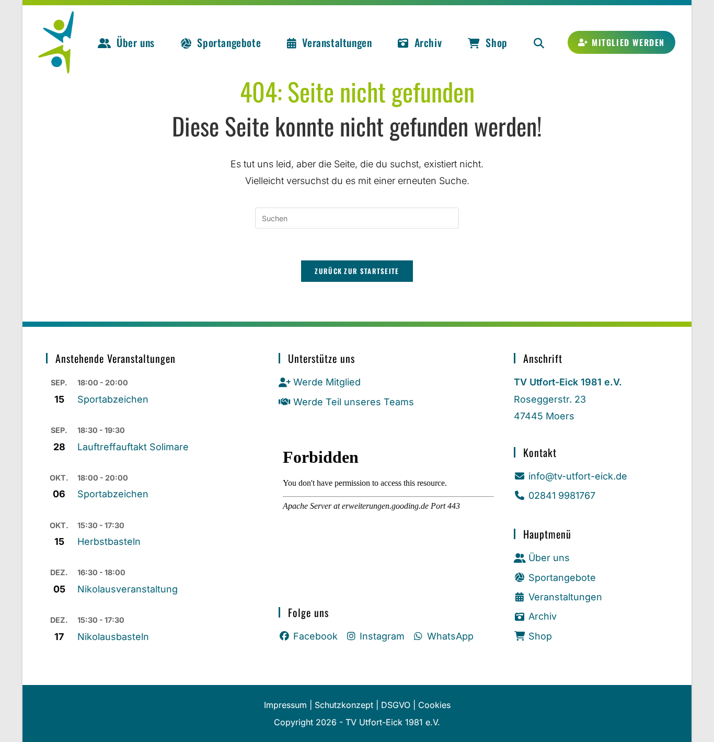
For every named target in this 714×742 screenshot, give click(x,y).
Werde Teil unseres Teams (353, 401)
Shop (540, 636)
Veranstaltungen (565, 596)
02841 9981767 (561, 495)
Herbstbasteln (109, 541)
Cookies (434, 705)
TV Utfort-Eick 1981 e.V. (393, 722)
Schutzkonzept (344, 705)
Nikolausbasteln (113, 636)
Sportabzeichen (112, 399)
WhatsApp (450, 636)
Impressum (285, 705)
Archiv (542, 616)
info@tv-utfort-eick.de (577, 476)
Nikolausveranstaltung (127, 589)
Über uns (549, 557)
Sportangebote (562, 577)
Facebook (315, 636)
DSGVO (395, 705)
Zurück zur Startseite (357, 271)
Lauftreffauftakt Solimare (133, 446)
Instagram (382, 636)
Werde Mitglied (327, 381)
